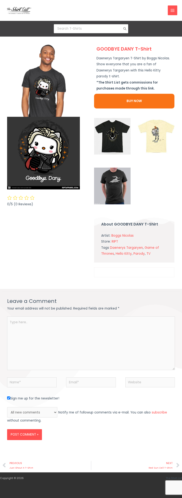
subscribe (159, 412)
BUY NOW (134, 101)
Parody (139, 253)
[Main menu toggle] (172, 10)
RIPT (115, 241)
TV (148, 253)
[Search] (125, 28)
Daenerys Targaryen (126, 247)
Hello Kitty (124, 253)
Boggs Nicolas (122, 235)
